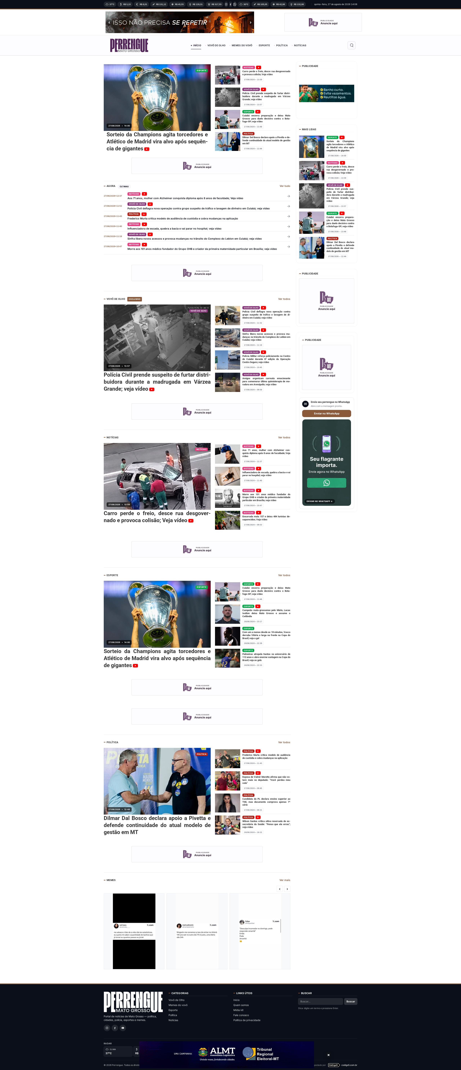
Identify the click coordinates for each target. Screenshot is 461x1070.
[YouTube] (123, 1028)
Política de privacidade (246, 1020)
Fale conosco (241, 1015)
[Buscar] (351, 45)
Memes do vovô (242, 45)
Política (282, 45)
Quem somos (241, 1005)
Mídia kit (238, 1010)
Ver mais (284, 880)
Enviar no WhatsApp (326, 413)
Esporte (264, 45)
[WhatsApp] (234, 4)
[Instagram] (226, 4)
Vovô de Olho (216, 45)
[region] (206, 4)
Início (197, 45)
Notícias (300, 45)
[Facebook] (230, 4)
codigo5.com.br (349, 1065)
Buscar (350, 1001)
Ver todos (284, 298)
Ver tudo (285, 185)
